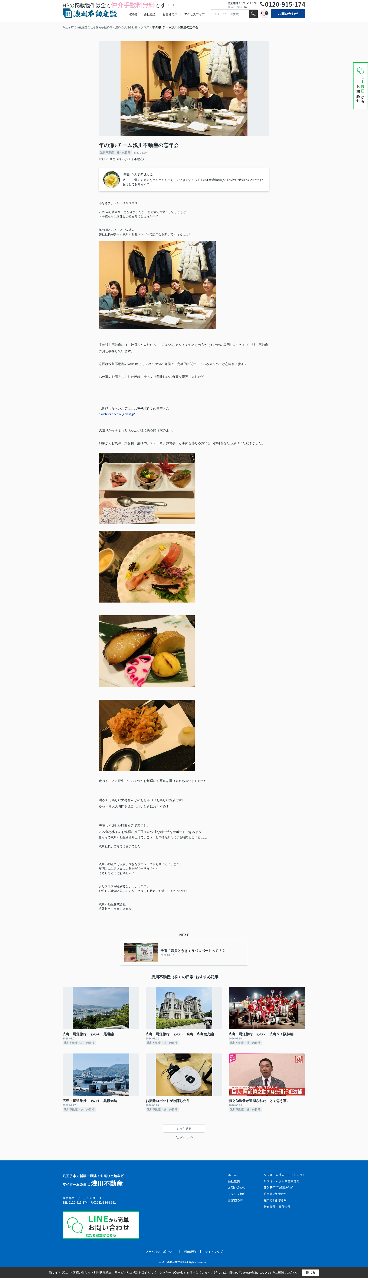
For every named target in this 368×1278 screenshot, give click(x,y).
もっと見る (184, 1128)
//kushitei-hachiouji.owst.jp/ (117, 414)
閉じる (310, 1272)
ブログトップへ (184, 1137)
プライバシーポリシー (160, 1252)
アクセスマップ (194, 14)
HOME (133, 14)
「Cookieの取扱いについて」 (255, 1272)
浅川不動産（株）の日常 (115, 152)
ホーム (232, 1175)
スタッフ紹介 (237, 1194)
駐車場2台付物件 (275, 1194)
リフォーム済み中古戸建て (281, 1181)
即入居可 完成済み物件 (279, 1187)
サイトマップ (214, 1252)
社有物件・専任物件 (277, 1206)
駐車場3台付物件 (275, 1200)
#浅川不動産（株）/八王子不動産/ (121, 159)
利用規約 (190, 1252)
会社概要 (150, 14)
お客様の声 (169, 14)
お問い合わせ (288, 13)
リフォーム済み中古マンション (284, 1175)
